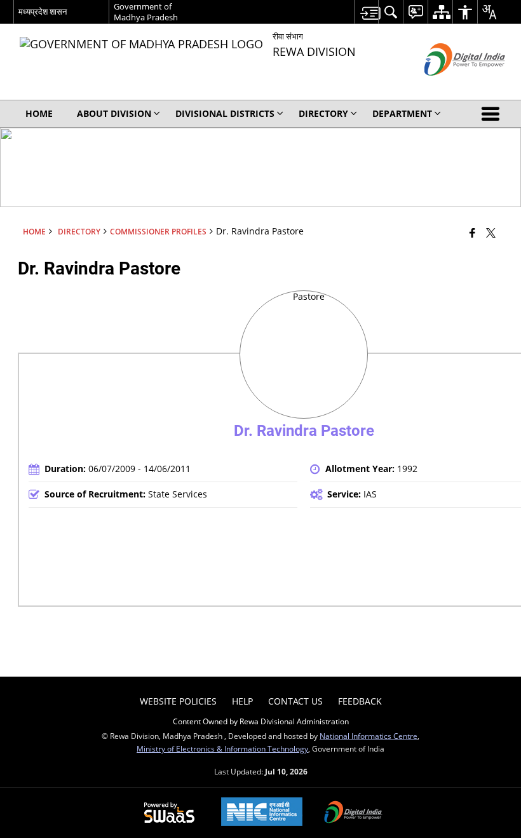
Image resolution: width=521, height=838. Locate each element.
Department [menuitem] (402, 113)
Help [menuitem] (242, 701)
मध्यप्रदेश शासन (42, 11)
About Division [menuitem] (114, 113)
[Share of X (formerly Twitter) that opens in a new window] (491, 232)
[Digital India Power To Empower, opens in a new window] (353, 813)
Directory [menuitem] (323, 113)
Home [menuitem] (39, 113)
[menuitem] (366, 12)
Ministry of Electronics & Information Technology (222, 748)
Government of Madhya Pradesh (146, 12)
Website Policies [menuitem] (178, 701)
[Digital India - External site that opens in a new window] (448, 86)
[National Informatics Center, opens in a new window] (262, 813)
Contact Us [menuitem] (295, 701)
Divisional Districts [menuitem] (224, 113)
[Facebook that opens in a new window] (472, 232)
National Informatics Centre (368, 736)
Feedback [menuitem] (360, 701)
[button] (493, 113)
